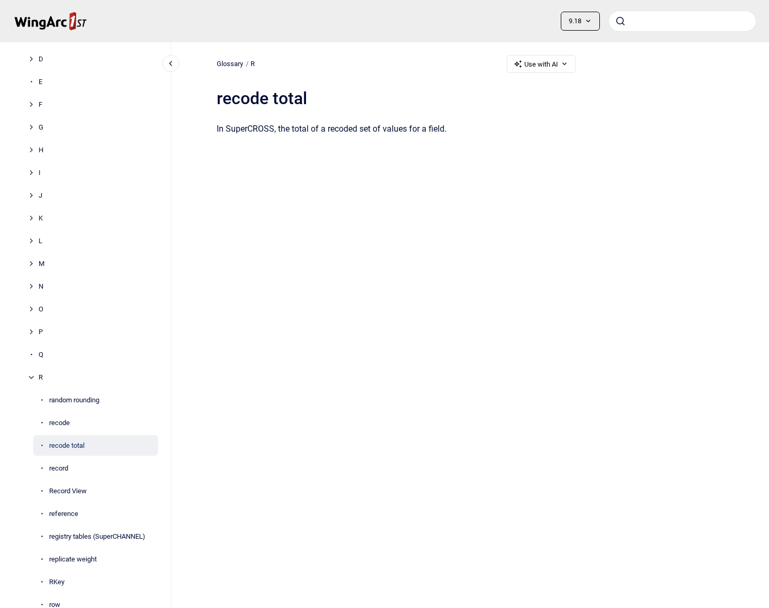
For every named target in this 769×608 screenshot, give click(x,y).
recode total (67, 445)
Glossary (230, 64)
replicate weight (73, 559)
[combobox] (682, 21)
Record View (68, 491)
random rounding (74, 400)
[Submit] (620, 21)
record (58, 468)
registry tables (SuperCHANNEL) (97, 536)
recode (59, 423)
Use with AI (541, 64)
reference (63, 514)
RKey (56, 582)
